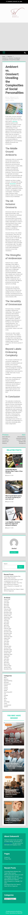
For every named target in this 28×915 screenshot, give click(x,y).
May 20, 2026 (9, 770)
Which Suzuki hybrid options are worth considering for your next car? (13, 497)
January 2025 (7, 630)
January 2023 (7, 667)
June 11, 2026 (9, 743)
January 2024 (7, 648)
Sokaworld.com (8, 843)
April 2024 (6, 644)
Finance (6, 687)
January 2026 (7, 610)
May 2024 (6, 643)
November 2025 (8, 614)
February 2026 (7, 609)
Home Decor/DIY (8, 692)
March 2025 (7, 627)
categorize (14, 121)
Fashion (6, 685)
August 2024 (7, 638)
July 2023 (6, 657)
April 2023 (6, 662)
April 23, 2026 (9, 822)
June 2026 (6, 602)
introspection (13, 183)
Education (6, 682)
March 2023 (7, 664)
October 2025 (7, 615)
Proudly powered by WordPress (14, 911)
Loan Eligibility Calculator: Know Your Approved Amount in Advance (12, 523)
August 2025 (7, 618)
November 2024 (8, 633)
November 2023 (8, 651)
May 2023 (6, 660)
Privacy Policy (7, 859)
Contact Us (7, 857)
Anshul (8, 97)
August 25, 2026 (9, 475)
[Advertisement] (14, 36)
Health (5, 690)
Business (8, 98)
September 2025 (8, 617)
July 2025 (6, 620)
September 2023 (8, 654)
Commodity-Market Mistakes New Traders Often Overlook (14, 471)
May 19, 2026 (9, 796)
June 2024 (6, 641)
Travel (5, 703)
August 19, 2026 (9, 501)
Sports (5, 698)
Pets (5, 697)
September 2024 (8, 636)
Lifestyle (6, 695)
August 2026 (7, 599)
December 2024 (8, 631)
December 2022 (8, 669)
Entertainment (7, 684)
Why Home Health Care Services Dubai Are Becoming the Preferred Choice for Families (12, 792)
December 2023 (8, 649)
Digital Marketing (8, 680)
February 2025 (7, 628)
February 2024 (7, 646)
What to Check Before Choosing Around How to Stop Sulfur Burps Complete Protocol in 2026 (13, 766)
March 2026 (7, 607)
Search (5, 563)
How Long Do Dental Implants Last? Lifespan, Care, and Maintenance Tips (13, 740)
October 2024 (7, 635)
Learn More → (14, 552)
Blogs (5, 677)
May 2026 (6, 604)
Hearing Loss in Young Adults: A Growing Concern (13, 819)
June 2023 (6, 659)
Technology (6, 701)
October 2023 (7, 652)
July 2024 (6, 639)
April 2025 (6, 625)
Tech (5, 700)
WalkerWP (19, 913)
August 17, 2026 (9, 527)
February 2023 (7, 665)
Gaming (6, 688)
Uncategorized (7, 705)
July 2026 (6, 601)
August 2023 (7, 656)
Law (5, 693)
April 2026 (6, 605)
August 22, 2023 (14, 97)
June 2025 (6, 622)
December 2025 (8, 612)
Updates (6, 706)
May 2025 (6, 623)
